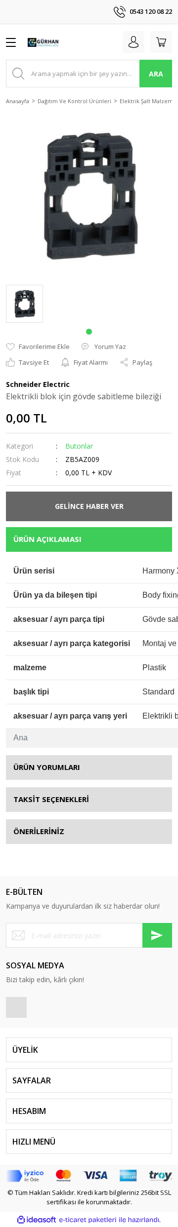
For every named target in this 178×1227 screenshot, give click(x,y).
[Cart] (161, 42)
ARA (156, 73)
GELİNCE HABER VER (89, 506)
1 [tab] (89, 332)
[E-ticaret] (88, 1220)
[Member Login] (133, 42)
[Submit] (157, 935)
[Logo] (43, 42)
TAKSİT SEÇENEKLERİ (51, 799)
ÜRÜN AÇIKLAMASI (47, 539)
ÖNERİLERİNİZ (38, 831)
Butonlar (79, 446)
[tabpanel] (24, 304)
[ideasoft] (36, 1220)
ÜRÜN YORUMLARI (46, 767)
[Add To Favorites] (38, 347)
